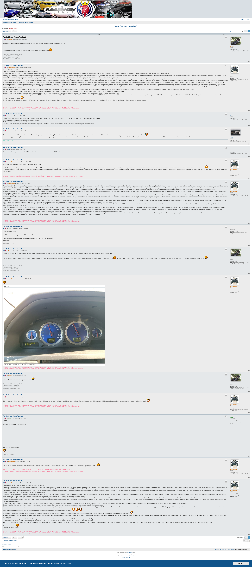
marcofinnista (233, 74)
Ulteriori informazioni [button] (63, 563)
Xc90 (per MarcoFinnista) (126, 26)
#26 (4, 161)
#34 (4, 461)
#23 (4, 115)
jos (231, 115)
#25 (4, 149)
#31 (4, 375)
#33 (4, 418)
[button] (245, 31)
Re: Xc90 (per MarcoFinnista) (14, 37)
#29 (4, 250)
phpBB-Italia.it (130, 555)
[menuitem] (16, 19)
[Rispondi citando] (226, 37)
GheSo (231, 228)
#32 (4, 396)
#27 (4, 183)
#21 (4, 39)
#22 (4, 67)
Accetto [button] (241, 563)
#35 (4, 482)
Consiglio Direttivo (13, 28)
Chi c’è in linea (6, 545)
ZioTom (231, 46)
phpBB (120, 553)
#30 (4, 278)
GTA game (129, 552)
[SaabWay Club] (12, 9)
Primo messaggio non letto (229, 31)
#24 (4, 130)
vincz (231, 137)
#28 (4, 228)
